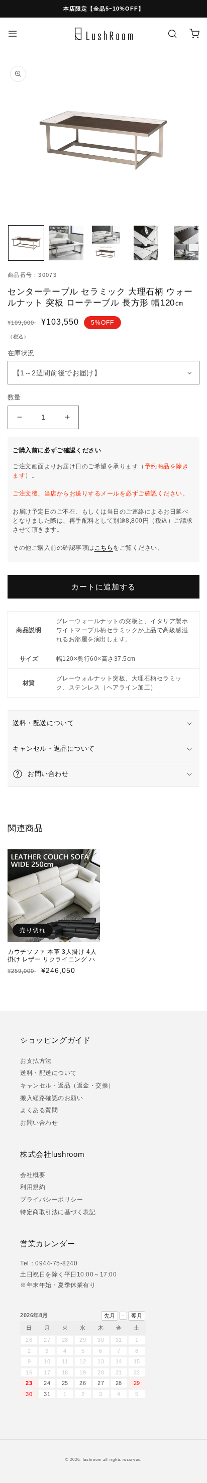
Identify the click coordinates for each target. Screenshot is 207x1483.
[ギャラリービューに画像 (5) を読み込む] (185, 243)
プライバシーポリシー (51, 1199)
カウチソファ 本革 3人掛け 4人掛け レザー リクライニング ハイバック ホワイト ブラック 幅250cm (52, 963)
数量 (14, 397)
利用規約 (32, 1187)
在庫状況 (24, 353)
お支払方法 (36, 1060)
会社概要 (32, 1174)
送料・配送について (48, 1072)
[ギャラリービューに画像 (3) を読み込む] (106, 243)
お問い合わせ (39, 1122)
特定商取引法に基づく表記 (57, 1212)
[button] (13, 34)
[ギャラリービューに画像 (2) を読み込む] (66, 243)
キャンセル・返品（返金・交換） (67, 1085)
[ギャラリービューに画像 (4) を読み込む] (146, 243)
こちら (104, 547)
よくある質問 (39, 1110)
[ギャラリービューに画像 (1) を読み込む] (26, 243)
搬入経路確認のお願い (51, 1098)
